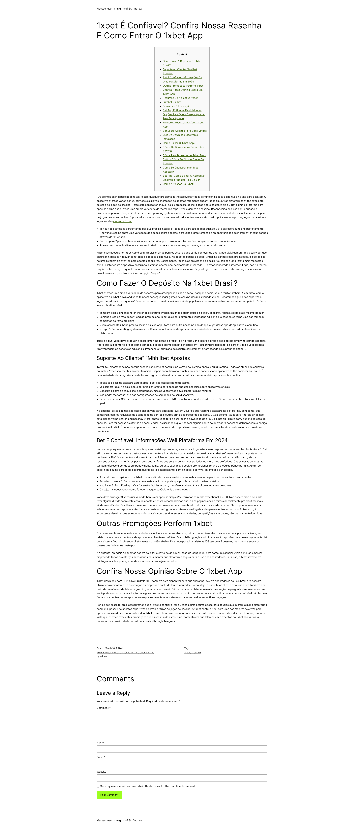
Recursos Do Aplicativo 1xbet (180, 97)
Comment (104, 707)
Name (101, 742)
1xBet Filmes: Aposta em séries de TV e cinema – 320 (125, 652)
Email (101, 757)
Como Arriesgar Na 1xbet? (178, 183)
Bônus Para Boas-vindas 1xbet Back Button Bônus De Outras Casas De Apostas (184, 159)
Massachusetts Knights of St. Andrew (119, 8)
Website (101, 771)
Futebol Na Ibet (172, 102)
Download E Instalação (176, 106)
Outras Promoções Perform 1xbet (183, 85)
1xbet (187, 652)
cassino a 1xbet (122, 221)
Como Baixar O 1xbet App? (179, 142)
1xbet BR (196, 652)
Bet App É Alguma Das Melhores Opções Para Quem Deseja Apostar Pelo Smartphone (184, 114)
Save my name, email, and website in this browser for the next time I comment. (148, 786)
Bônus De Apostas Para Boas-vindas (185, 130)
